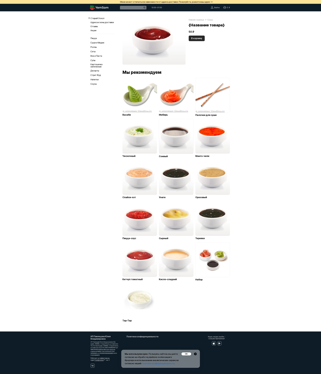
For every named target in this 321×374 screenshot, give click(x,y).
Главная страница (196, 20)
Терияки (200, 238)
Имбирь (163, 115)
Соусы (93, 84)
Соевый (163, 156)
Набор (199, 279)
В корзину (196, 38)
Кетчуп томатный (132, 279)
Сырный (163, 238)
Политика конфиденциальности (142, 336)
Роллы (93, 47)
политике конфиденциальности (158, 363)
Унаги (162, 197)
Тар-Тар (127, 320)
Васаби (126, 115)
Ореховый (201, 197)
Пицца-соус (129, 238)
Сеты (92, 51)
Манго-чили (202, 156)
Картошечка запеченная (96, 65)
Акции (93, 30)
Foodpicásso (99, 360)
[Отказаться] (195, 354)
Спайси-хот (129, 197)
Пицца (93, 38)
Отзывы (94, 26)
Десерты (94, 70)
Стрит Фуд (95, 75)
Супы (92, 60)
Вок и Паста (96, 56)
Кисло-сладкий (168, 279)
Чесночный (128, 156)
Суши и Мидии (97, 42)
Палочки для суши (206, 115)
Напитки (94, 79)
